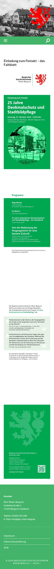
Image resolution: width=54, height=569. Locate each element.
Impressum (9, 535)
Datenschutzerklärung (15, 541)
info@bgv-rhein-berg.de (23, 519)
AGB (6, 547)
